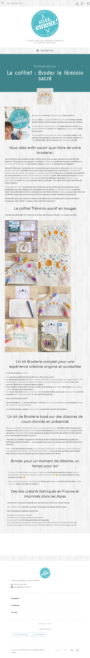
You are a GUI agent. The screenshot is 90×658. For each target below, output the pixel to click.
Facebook (15, 605)
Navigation (47, 51)
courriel (14, 612)
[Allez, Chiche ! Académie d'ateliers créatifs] (45, 36)
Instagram (15, 598)
